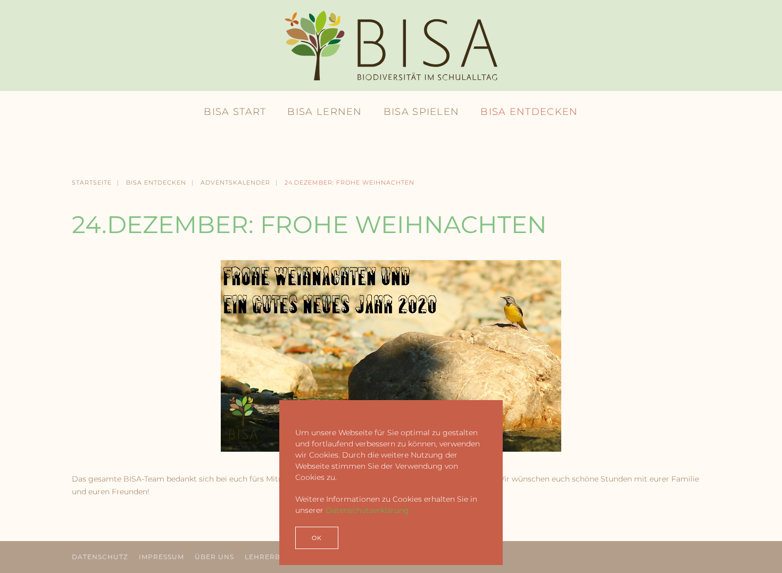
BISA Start (235, 112)
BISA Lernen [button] (324, 112)
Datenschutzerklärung (367, 510)
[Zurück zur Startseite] (391, 45)
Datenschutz (100, 557)
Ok (317, 538)
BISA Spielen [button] (422, 112)
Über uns (214, 557)
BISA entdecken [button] (529, 112)
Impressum (161, 557)
